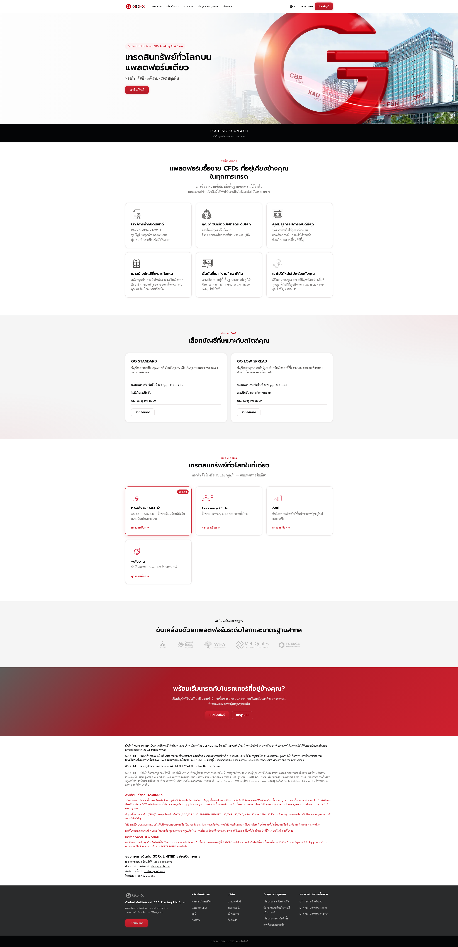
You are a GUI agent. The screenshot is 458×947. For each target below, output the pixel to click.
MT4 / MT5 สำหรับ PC (310, 901)
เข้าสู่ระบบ (306, 6)
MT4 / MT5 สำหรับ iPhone (313, 907)
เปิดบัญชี (323, 6)
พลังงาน (195, 919)
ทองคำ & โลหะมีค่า (201, 901)
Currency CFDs (199, 907)
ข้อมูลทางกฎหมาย (208, 6)
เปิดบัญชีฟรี (217, 715)
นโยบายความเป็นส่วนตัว (276, 901)
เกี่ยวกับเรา (173, 6)
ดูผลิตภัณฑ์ (137, 89)
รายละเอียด (143, 412)
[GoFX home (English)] (135, 6)
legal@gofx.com (163, 861)
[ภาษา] (293, 6)
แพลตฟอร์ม (234, 907)
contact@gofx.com (154, 871)
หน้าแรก (157, 6)
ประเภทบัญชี (234, 901)
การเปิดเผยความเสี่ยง (274, 924)
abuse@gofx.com (160, 866)
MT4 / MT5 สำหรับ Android (313, 913)
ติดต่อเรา (228, 6)
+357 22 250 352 (145, 875)
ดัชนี (193, 913)
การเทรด (188, 6)
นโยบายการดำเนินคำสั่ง (276, 918)
